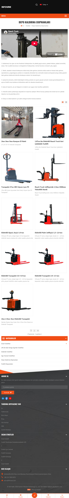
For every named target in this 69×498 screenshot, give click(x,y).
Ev (23, 26)
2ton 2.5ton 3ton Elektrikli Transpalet (15, 319)
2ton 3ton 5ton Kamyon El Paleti (13, 141)
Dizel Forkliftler (5, 344)
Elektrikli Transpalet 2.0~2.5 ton (47, 276)
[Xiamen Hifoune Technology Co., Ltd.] (6, 7)
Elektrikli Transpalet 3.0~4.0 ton (13, 276)
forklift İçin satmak (7, 449)
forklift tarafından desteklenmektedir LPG (13, 442)
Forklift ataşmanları (7, 364)
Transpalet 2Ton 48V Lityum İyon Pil (15, 187)
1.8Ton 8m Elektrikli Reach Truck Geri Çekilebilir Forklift (49, 142)
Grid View (62, 102)
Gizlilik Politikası (6, 430)
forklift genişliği (6, 453)
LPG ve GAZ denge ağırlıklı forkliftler (12, 348)
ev (2, 408)
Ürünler (28, 26)
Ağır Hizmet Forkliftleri (8, 356)
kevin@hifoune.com (10, 480)
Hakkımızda (4, 412)
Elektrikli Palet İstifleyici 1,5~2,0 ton (48, 233)
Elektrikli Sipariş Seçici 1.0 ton (12, 233)
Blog (2, 419)
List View (66, 102)
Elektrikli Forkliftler (6, 352)
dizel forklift (5, 439)
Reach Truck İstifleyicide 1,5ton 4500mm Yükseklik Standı (50, 188)
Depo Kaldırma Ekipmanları (9, 360)
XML (2, 426)
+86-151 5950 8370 (10, 477)
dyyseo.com (58, 487)
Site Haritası (5, 422)
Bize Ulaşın (4, 415)
